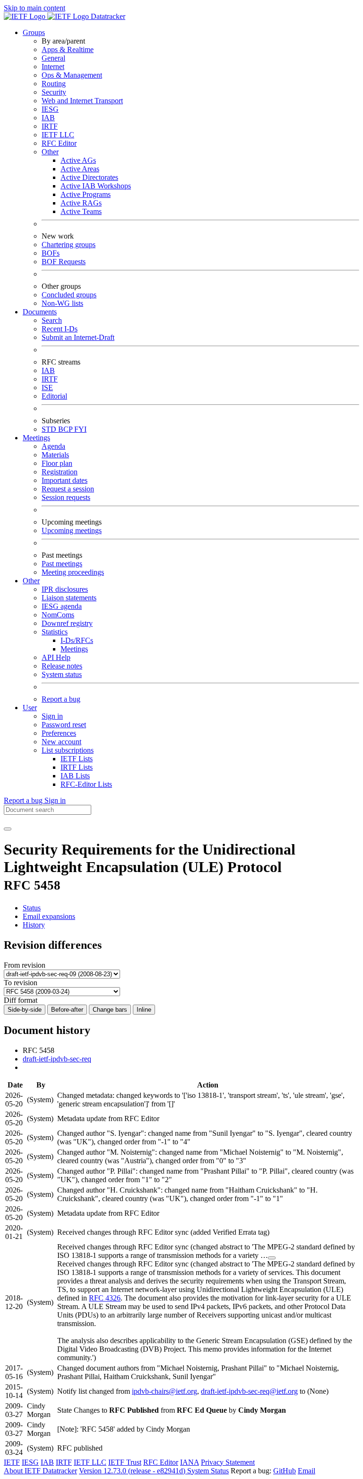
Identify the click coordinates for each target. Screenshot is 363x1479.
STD (50, 429)
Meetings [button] (36, 438)
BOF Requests (64, 262)
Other (50, 152)
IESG (50, 109)
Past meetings (62, 564)
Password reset (64, 725)
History (34, 925)
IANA (189, 1462)
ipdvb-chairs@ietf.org (164, 1391)
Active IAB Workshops (95, 186)
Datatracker (107, 16)
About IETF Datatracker (40, 1471)
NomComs (58, 615)
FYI (80, 429)
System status (62, 674)
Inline (144, 1009)
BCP (66, 429)
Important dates (64, 480)
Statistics (55, 632)
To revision (20, 983)
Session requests (66, 497)
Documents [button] (40, 312)
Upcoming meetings (72, 530)
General (53, 58)
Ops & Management (72, 75)
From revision (24, 965)
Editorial (54, 396)
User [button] (30, 708)
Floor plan (57, 463)
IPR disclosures (65, 589)
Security (54, 92)
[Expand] (272, 1257)
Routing (54, 84)
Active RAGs (81, 203)
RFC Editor (59, 143)
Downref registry (67, 623)
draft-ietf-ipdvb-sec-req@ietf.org (249, 1391)
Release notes (62, 666)
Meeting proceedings (73, 572)
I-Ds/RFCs (76, 640)
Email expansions (49, 916)
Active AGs (78, 160)
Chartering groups (68, 245)
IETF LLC (58, 135)
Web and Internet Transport (82, 101)
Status (32, 908)
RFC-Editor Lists (86, 784)
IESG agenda (62, 606)
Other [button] (31, 581)
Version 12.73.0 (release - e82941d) (133, 1471)
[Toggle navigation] (7, 829)
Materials (55, 455)
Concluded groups (69, 295)
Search (52, 320)
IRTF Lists (76, 767)
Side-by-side (25, 1009)
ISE (47, 387)
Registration (60, 472)
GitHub (284, 1471)
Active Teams (81, 211)
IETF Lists (76, 759)
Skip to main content (34, 8)
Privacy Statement (228, 1462)
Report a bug (61, 699)
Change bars (110, 1009)
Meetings (74, 649)
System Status (208, 1471)
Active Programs (85, 194)
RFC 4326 (105, 1298)
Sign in (52, 716)
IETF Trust (124, 1462)
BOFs (51, 253)
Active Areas (79, 169)
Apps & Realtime (68, 49)
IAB (48, 118)
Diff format (20, 1000)
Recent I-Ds (60, 329)
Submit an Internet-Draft (78, 337)
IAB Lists (75, 776)
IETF (12, 1462)
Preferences (59, 733)
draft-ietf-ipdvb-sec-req (57, 1059)
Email (306, 1471)
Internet (53, 66)
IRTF (50, 126)
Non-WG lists (62, 303)
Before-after (67, 1009)
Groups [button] (34, 32)
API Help (56, 657)
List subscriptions (68, 750)
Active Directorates (89, 177)
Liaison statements (69, 598)
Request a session (68, 489)
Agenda (53, 446)
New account (61, 742)
